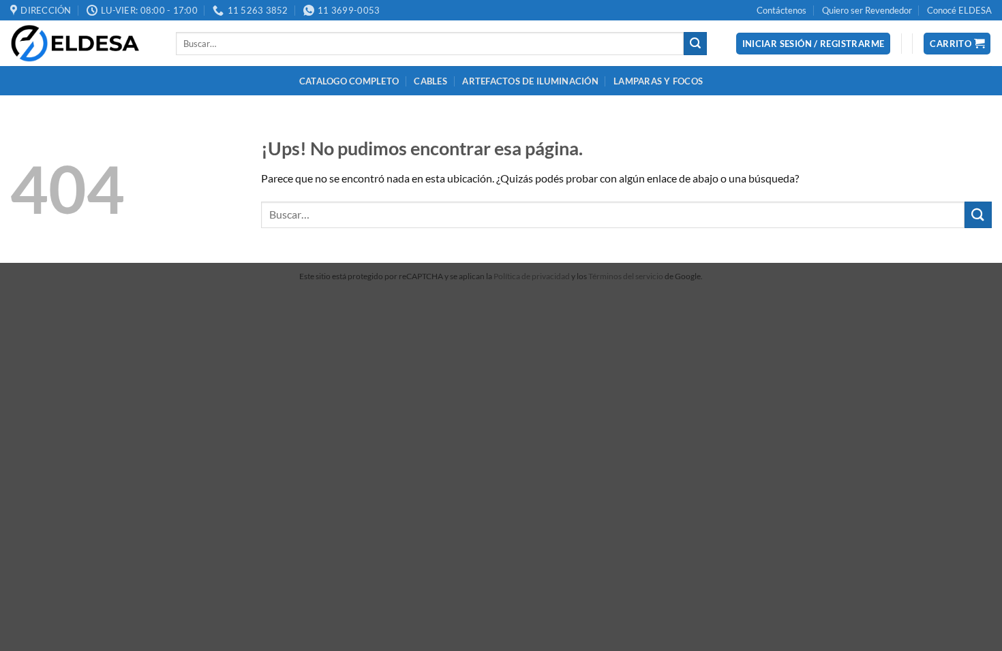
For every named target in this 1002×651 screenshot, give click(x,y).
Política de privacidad (532, 276)
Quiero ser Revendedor (867, 10)
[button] (813, 44)
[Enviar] (695, 43)
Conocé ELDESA (959, 10)
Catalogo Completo (349, 81)
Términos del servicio (625, 276)
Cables (430, 81)
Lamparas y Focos (658, 81)
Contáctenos (781, 10)
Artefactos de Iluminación (530, 81)
